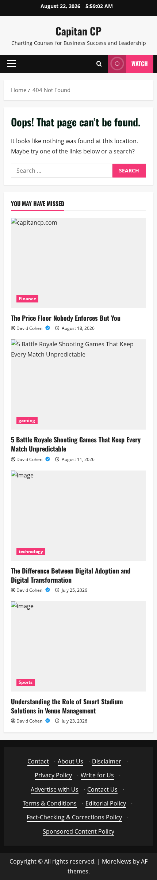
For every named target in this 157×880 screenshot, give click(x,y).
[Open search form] (99, 64)
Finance (27, 299)
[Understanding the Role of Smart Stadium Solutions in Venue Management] (78, 646)
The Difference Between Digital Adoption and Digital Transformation (70, 575)
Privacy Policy (53, 775)
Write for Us (97, 775)
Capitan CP (78, 30)
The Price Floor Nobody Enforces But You (65, 318)
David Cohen (29, 328)
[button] (11, 63)
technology (31, 551)
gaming (27, 420)
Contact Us (102, 789)
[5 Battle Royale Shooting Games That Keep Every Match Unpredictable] (78, 384)
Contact (38, 761)
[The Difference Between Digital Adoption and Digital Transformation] (78, 516)
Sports (26, 682)
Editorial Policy (105, 803)
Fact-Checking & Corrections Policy (74, 817)
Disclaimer (106, 761)
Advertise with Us (54, 789)
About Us (70, 761)
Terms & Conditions (50, 803)
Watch (139, 63)
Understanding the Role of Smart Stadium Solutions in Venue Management (67, 706)
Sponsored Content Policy (78, 831)
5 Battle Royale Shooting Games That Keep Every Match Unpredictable (76, 444)
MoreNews (116, 861)
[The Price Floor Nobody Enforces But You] (78, 263)
